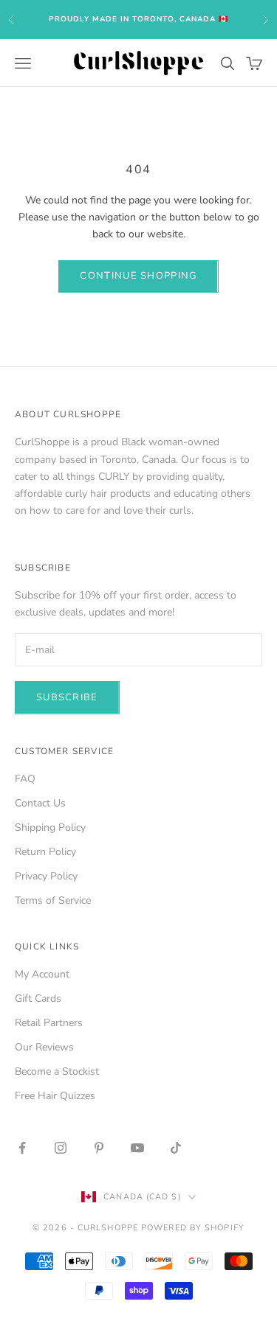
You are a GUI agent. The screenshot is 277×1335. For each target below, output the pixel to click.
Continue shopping (138, 275)
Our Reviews (44, 1047)
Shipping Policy (50, 827)
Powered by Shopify (192, 1227)
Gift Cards (38, 998)
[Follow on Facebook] (22, 1147)
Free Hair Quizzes (55, 1096)
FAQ (25, 779)
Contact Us (40, 803)
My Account (42, 974)
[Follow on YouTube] (137, 1147)
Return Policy (45, 852)
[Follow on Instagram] (60, 1147)
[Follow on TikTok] (175, 1147)
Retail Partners (49, 1023)
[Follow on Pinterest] (99, 1147)
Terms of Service (53, 900)
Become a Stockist (57, 1071)
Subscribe (67, 697)
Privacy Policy (46, 876)
